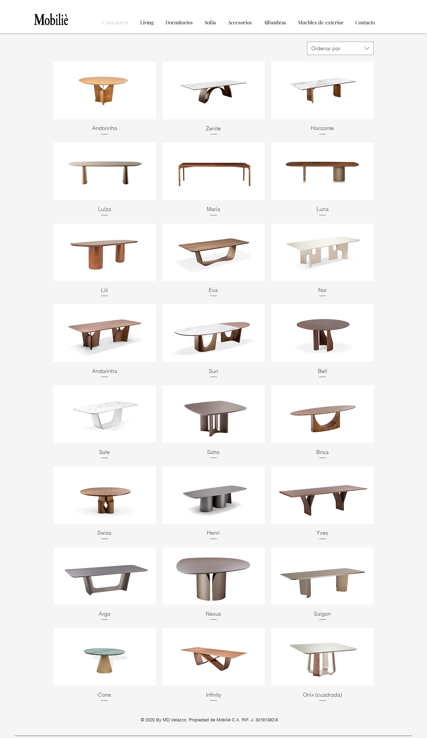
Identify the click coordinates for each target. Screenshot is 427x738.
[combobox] (340, 48)
